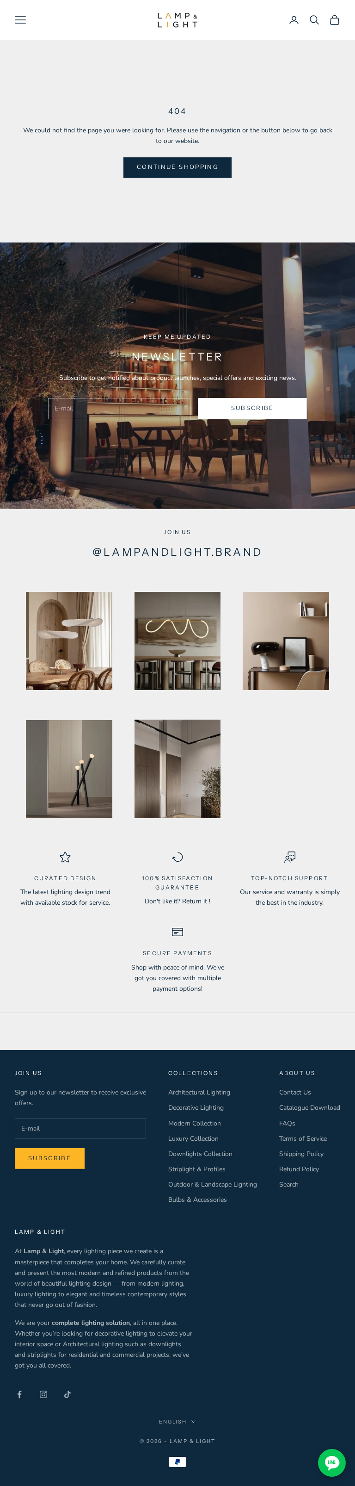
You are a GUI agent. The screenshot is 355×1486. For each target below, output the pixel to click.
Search (289, 1184)
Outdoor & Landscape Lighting (212, 1184)
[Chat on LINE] (332, 1463)
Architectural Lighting (199, 1092)
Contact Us (295, 1092)
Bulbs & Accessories (197, 1199)
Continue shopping (177, 167)
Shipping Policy (301, 1154)
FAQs (287, 1123)
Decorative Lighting (196, 1107)
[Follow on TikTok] (67, 1394)
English (173, 1421)
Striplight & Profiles (197, 1169)
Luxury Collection (193, 1138)
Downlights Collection (200, 1154)
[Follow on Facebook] (19, 1394)
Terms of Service (303, 1138)
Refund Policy (299, 1169)
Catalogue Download (309, 1107)
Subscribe (252, 408)
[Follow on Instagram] (43, 1394)
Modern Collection (194, 1123)
